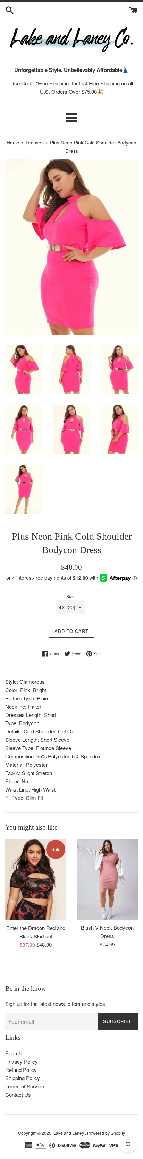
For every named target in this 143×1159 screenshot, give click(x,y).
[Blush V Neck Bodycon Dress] (107, 879)
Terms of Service (24, 1086)
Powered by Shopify (106, 1133)
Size (70, 596)
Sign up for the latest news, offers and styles (55, 1003)
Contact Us (18, 1094)
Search (13, 1053)
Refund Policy (21, 1069)
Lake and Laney (69, 1133)
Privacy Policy (21, 1061)
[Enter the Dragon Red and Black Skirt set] (35, 879)
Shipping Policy (22, 1078)
